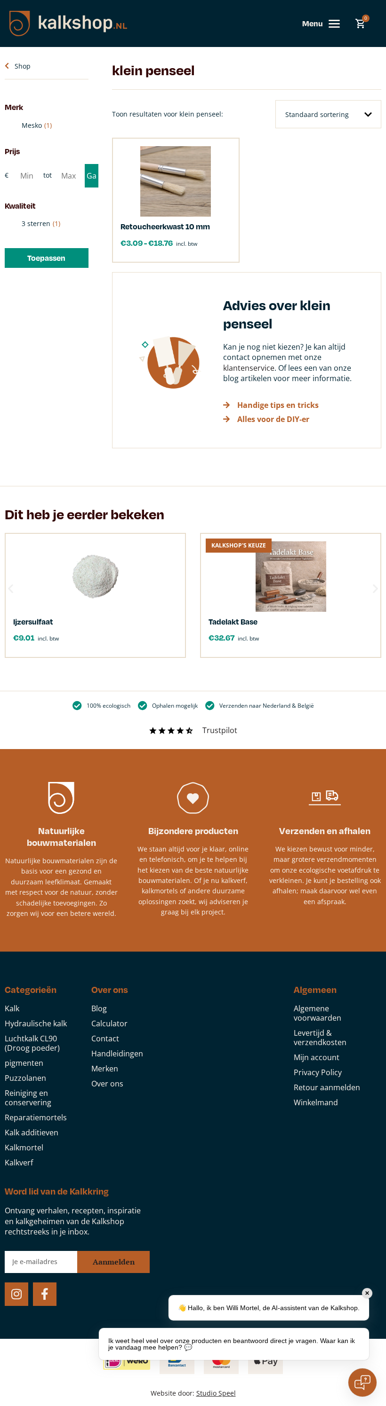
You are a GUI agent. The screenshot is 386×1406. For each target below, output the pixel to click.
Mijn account (316, 1057)
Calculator (109, 1023)
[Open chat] (362, 1382)
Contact (105, 1038)
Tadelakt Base (233, 621)
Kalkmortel (24, 1147)
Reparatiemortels (36, 1117)
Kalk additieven (31, 1132)
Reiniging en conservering (28, 1097)
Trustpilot (219, 730)
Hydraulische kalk (36, 1023)
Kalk (12, 1008)
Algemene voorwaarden (317, 1013)
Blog (99, 1008)
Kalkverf (19, 1162)
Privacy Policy (318, 1072)
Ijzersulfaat (33, 621)
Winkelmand (316, 1102)
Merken (104, 1068)
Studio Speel (216, 1393)
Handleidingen (117, 1053)
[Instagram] (16, 1294)
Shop (23, 66)
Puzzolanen (25, 1078)
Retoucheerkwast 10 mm (165, 226)
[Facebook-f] (44, 1294)
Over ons (107, 1083)
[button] (46, 258)
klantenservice (248, 368)
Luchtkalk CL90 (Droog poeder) (32, 1043)
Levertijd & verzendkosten (320, 1037)
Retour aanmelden (327, 1087)
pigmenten (24, 1063)
